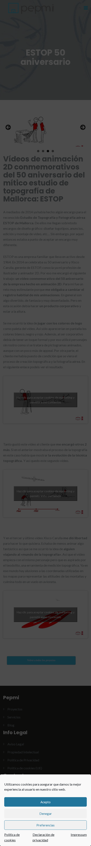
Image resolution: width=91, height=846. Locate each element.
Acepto (45, 802)
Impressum (79, 835)
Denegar (45, 813)
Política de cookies (12, 837)
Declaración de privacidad (43, 837)
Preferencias (45, 825)
